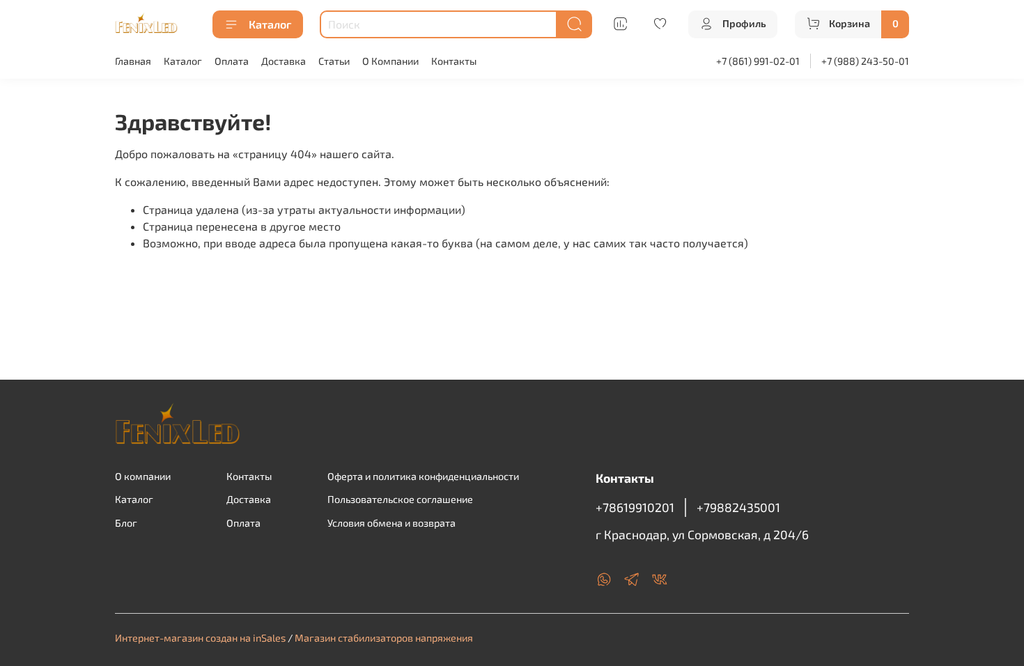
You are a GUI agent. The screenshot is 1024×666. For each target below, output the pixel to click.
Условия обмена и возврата (391, 523)
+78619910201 (635, 507)
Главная (133, 61)
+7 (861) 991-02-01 (758, 61)
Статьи (334, 61)
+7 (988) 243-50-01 (865, 61)
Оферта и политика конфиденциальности (423, 476)
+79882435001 (738, 507)
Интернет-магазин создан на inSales (200, 638)
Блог (126, 523)
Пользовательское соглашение (400, 499)
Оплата (232, 61)
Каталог (270, 24)
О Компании (390, 61)
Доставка (283, 61)
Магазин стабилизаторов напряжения (384, 638)
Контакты (453, 61)
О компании (143, 476)
